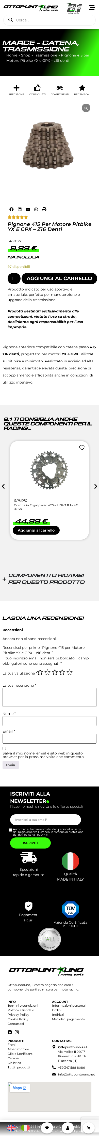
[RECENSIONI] (82, 87)
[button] (12, 209)
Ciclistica (14, 1063)
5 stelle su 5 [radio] (70, 672)
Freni (11, 1044)
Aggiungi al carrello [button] (36, 530)
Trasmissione (36, 49)
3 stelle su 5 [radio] (55, 672)
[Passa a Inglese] (11, 1128)
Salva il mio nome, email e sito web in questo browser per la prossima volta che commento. (44, 755)
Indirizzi (58, 1014)
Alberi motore (18, 1049)
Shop (25, 55)
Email (9, 731)
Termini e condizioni (23, 1005)
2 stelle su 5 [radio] (47, 672)
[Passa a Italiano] (25, 1128)
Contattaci (16, 1024)
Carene (13, 1058)
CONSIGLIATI (37, 94)
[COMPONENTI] (60, 87)
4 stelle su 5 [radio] (62, 672)
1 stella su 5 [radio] (40, 672)
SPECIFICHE (16, 94)
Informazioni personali (69, 1005)
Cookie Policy (18, 1019)
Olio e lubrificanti (20, 1054)
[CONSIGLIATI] (37, 87)
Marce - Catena (40, 43)
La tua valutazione (20, 673)
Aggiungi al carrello (59, 278)
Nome (9, 713)
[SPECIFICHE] (16, 87)
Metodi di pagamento (68, 1019)
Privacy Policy (18, 1014)
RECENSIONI (82, 94)
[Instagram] (16, 1032)
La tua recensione (19, 685)
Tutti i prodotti (19, 1067)
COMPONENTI (60, 94)
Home (11, 55)
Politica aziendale (21, 1010)
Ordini (56, 1010)
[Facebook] (10, 1032)
